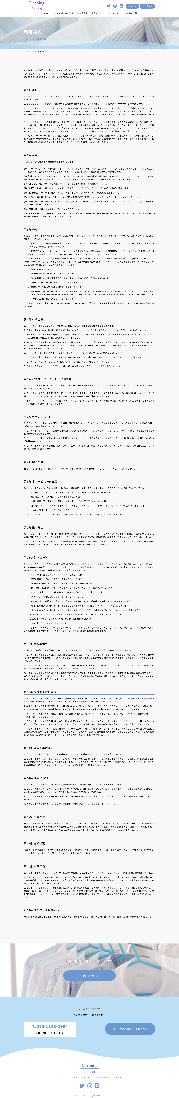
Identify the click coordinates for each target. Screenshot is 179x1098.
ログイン (132, 6)
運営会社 (119, 1077)
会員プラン (97, 13)
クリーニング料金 (80, 13)
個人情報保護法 (102, 1077)
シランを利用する (89, 975)
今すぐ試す (147, 6)
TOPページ (29, 51)
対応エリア (114, 13)
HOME (46, 13)
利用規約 (60, 1077)
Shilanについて (62, 13)
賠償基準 (73, 1077)
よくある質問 (131, 13)
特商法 (86, 1077)
